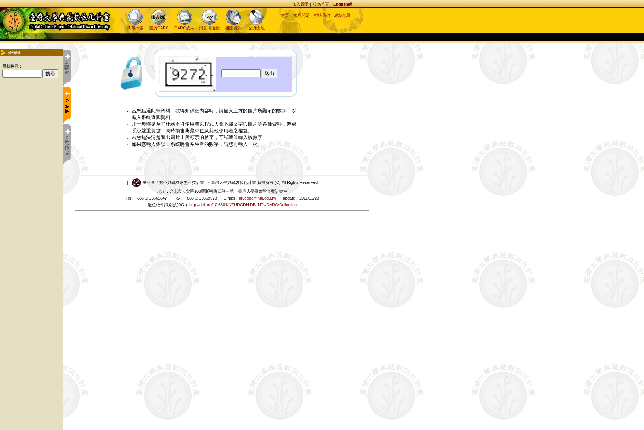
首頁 (285, 15)
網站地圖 (342, 15)
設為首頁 (321, 4)
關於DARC (159, 28)
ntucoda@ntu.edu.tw (257, 198)
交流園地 (256, 28)
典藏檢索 (135, 28)
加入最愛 (300, 4)
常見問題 (301, 15)
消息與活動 (209, 28)
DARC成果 (184, 28)
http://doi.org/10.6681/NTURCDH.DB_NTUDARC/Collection (243, 205)
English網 (342, 4)
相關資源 (233, 28)
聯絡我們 (322, 15)
